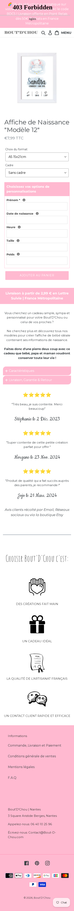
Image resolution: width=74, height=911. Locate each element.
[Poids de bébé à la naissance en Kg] (18, 254)
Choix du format (16, 149)
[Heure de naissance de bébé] (19, 227)
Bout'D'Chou (42, 897)
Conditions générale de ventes (32, 756)
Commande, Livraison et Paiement (34, 745)
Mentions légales (21, 767)
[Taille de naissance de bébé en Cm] (18, 240)
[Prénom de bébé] (23, 199)
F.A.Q (12, 778)
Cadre (9, 165)
